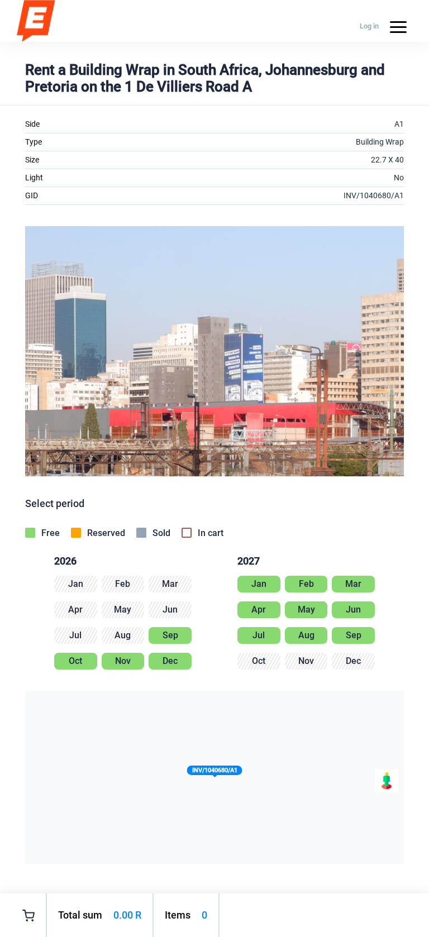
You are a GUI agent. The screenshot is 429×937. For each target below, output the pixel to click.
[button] (214, 772)
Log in (369, 26)
